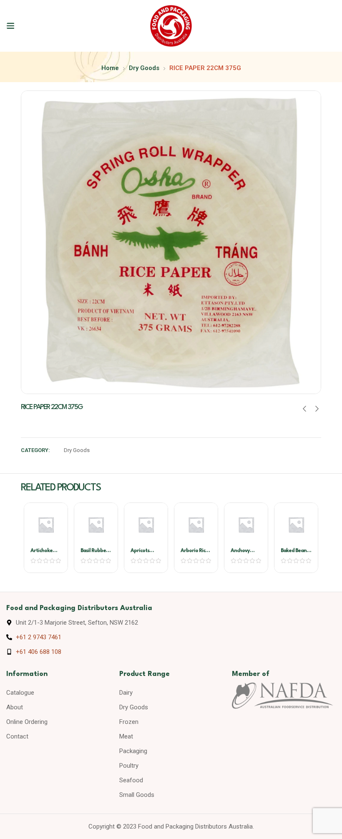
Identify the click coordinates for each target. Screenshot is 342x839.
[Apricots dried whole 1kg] (146, 524)
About (14, 707)
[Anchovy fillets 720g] (246, 524)
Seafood (131, 780)
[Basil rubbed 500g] (96, 524)
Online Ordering (27, 722)
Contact (17, 736)
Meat (126, 736)
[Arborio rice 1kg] (196, 524)
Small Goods (136, 795)
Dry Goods (144, 68)
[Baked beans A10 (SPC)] (296, 524)
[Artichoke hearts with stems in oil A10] (46, 524)
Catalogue (20, 692)
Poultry (128, 765)
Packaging (133, 751)
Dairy (126, 692)
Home (110, 68)
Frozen (128, 722)
